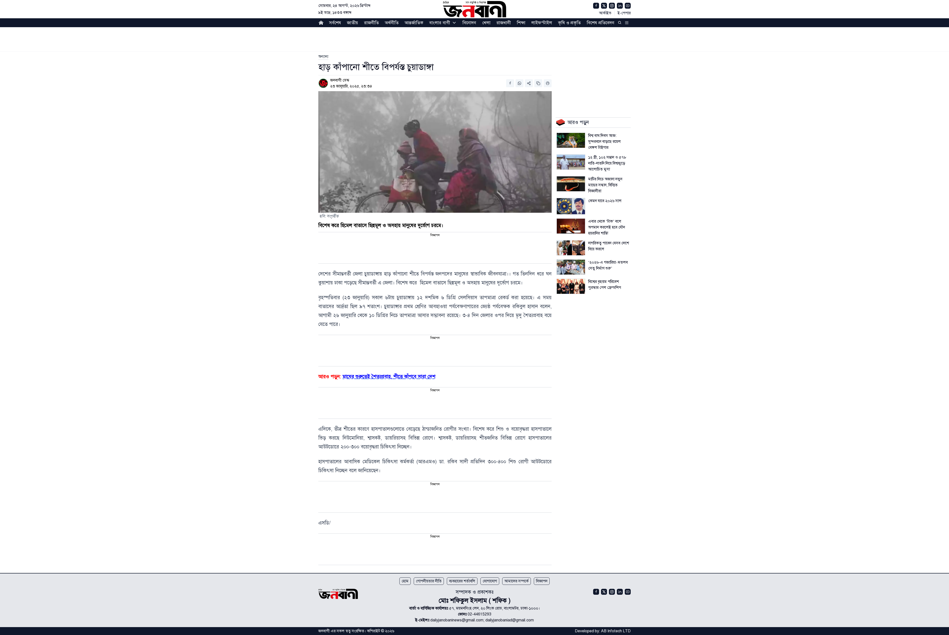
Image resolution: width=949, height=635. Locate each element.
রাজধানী (503, 22)
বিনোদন (469, 22)
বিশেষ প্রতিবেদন (600, 22)
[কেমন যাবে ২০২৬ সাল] (571, 206)
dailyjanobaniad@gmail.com (509, 620)
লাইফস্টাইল (541, 22)
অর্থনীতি (392, 22)
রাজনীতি (371, 22)
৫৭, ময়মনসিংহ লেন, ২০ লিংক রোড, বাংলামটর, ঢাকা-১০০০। (494, 608)
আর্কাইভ (605, 13)
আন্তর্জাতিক (414, 22)
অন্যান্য (323, 56)
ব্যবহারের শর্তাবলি (462, 581)
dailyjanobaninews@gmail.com (456, 620)
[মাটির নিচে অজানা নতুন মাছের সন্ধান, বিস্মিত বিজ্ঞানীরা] (571, 183)
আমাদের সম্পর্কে (516, 581)
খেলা (486, 22)
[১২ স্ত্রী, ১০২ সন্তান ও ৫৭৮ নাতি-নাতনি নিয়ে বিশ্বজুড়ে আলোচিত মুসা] (571, 162)
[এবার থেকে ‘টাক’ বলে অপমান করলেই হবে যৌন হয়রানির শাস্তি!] (571, 226)
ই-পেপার (624, 13)
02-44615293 (479, 614)
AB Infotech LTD (616, 631)
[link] (323, 57)
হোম (405, 581)
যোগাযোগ (490, 581)
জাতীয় (352, 22)
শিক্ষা (521, 22)
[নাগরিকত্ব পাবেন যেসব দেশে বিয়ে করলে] (571, 247)
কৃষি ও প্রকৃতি (569, 22)
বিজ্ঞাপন (541, 581)
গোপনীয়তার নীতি (429, 581)
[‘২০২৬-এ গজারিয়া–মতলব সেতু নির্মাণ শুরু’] (571, 267)
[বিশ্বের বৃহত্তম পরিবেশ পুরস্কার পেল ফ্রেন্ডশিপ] (571, 286)
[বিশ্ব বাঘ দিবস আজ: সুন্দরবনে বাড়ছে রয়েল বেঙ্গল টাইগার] (571, 140)
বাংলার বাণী (439, 22)
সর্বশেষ (335, 22)
